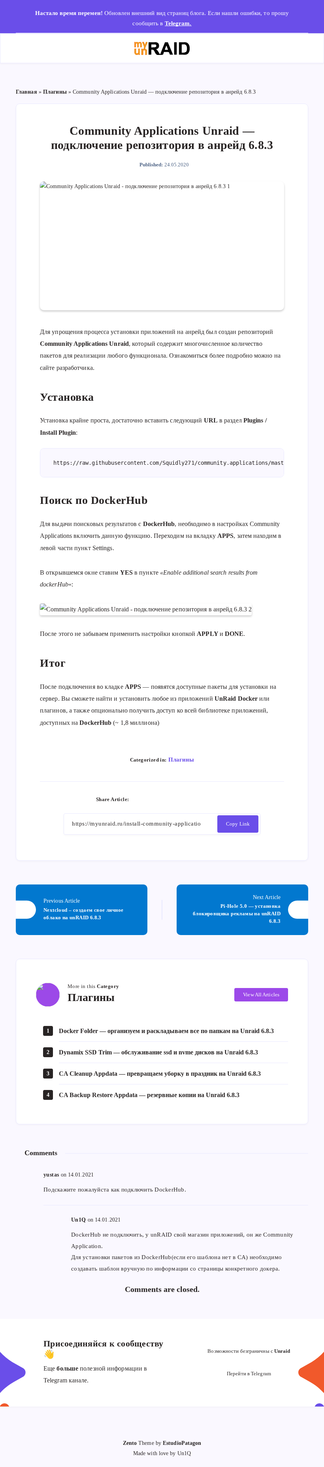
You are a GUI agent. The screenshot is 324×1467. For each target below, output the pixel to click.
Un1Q (78, 1220)
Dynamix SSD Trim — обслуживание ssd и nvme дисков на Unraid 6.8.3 (158, 1052)
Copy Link (238, 824)
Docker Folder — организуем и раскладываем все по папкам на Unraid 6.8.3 (166, 1031)
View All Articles (261, 994)
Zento (130, 1443)
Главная (26, 92)
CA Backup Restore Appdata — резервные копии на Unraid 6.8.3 (149, 1095)
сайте (47, 367)
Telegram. (178, 23)
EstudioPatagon (182, 1443)
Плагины (55, 92)
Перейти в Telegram (249, 1373)
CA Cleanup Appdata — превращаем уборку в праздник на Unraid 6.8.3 (160, 1073)
